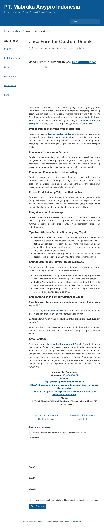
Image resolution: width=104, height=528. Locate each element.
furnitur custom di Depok (61, 134)
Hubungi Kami (11, 76)
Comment (34, 437)
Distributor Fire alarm (14, 58)
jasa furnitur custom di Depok (66, 344)
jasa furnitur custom (53, 310)
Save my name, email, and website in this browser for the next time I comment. (65, 500)
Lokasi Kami (10, 85)
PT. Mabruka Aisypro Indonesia (42, 7)
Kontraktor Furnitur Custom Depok (46, 417)
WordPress (38, 521)
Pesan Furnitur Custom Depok (82, 417)
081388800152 (84, 62)
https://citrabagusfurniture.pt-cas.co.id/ (64, 381)
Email (32, 478)
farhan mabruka (39, 48)
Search (97, 21)
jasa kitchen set (17, 31)
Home (6, 31)
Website (32, 489)
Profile (7, 95)
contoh (7, 48)
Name (32, 467)
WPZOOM (76, 521)
